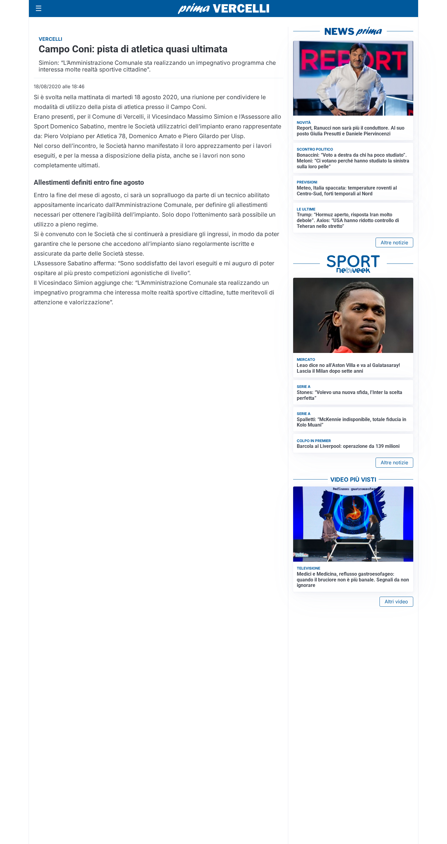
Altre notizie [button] (394, 242)
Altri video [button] (396, 601)
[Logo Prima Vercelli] (223, 8)
